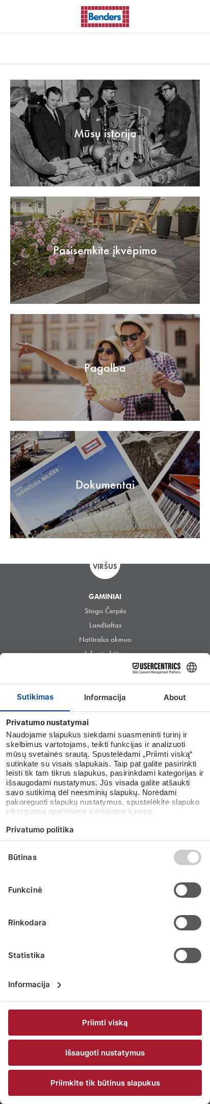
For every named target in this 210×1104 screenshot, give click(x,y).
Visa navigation (20, 17)
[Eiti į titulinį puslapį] (105, 17)
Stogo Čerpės (105, 611)
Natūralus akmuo (105, 639)
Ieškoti (195, 15)
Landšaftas (105, 625)
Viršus (105, 566)
